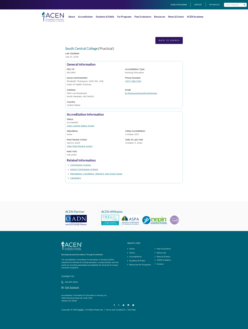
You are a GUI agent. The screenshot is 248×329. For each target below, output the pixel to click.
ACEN (80, 310)
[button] (72, 17)
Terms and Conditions (115, 310)
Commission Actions (80, 165)
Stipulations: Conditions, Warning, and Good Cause (96, 173)
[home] (52, 17)
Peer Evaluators (142, 16)
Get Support (72, 287)
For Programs (124, 16)
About (71, 16)
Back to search (169, 40)
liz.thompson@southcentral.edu (141, 93)
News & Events (176, 16)
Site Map (132, 310)
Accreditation (85, 16)
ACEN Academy (195, 16)
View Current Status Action (80, 125)
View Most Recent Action (79, 146)
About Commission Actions (84, 169)
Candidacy (75, 178)
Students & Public (105, 16)
